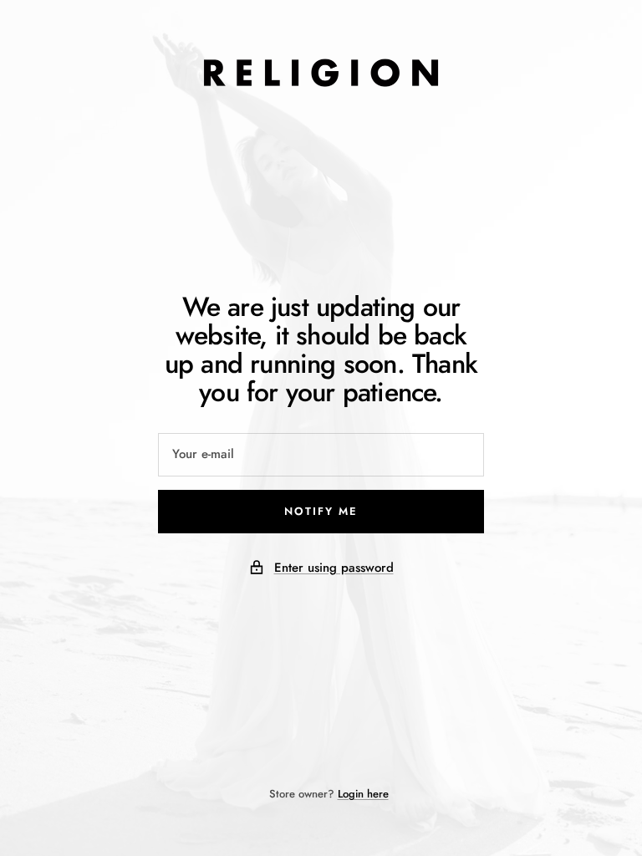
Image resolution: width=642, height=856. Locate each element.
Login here (363, 794)
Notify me (321, 511)
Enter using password (334, 567)
